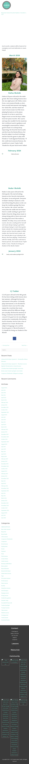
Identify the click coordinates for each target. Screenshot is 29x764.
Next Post (25, 345)
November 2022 (5, 478)
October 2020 (4, 508)
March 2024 (4, 456)
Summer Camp (4, 600)
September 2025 (5, 412)
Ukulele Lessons (5, 612)
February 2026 (4, 402)
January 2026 (4, 405)
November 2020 (5, 505)
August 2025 (4, 414)
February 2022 (4, 486)
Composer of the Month (6, 539)
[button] (15, 647)
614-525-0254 (15, 635)
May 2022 (3, 481)
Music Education (5, 568)
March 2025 (4, 427)
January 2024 (4, 461)
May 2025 (3, 422)
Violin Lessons (4, 617)
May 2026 (3, 395)
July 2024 (3, 446)
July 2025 (3, 417)
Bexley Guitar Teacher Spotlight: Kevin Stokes (12, 371)
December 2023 (4, 463)
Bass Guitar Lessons (5, 529)
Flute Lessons (4, 556)
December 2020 (4, 503)
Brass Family (4, 534)
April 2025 (3, 424)
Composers (4, 541)
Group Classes (4, 558)
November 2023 (5, 466)
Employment (4, 546)
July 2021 (3, 493)
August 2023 (4, 471)
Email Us (15, 637)
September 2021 (5, 490)
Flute (2, 553)
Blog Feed (3, 12)
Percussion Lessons (5, 578)
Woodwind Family (5, 620)
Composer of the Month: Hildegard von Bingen (12, 373)
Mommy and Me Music (6, 563)
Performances (4, 580)
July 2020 (3, 515)
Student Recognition (6, 598)
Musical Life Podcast (6, 571)
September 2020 (5, 510)
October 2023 (4, 468)
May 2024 (3, 451)
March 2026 (4, 400)
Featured (8, 12)
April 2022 (3, 483)
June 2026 (3, 392)
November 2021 (5, 488)
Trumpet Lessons (5, 607)
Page (2, 576)
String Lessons (4, 595)
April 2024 (3, 454)
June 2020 (3, 517)
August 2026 (4, 387)
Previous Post (5, 345)
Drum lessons (4, 544)
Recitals (3, 585)
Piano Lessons (4, 583)
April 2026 (3, 397)
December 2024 (4, 434)
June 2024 (3, 449)
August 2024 (4, 444)
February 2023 (4, 473)
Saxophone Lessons (5, 588)
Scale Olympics (4, 590)
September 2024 (5, 441)
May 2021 (3, 495)
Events (2, 549)
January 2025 (4, 432)
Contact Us (14, 639)
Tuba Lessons (4, 610)
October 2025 (4, 409)
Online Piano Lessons (6, 573)
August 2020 (4, 513)
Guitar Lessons (4, 561)
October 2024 (4, 439)
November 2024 (5, 436)
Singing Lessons (5, 593)
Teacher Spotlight (5, 605)
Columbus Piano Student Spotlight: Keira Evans (12, 368)
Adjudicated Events (5, 526)
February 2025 (4, 429)
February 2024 (4, 459)
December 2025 (4, 407)
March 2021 (4, 498)
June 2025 (3, 419)
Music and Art (4, 566)
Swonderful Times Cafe (6, 603)
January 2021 (4, 500)
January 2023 (4, 476)
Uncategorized (4, 615)
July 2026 (3, 390)
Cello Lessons (4, 536)
